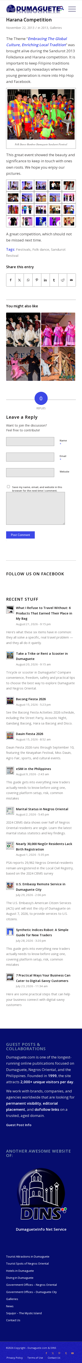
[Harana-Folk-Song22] (27, 221)
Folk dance (40, 249)
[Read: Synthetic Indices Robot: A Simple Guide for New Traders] (10, 932)
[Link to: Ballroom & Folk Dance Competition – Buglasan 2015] (58, 330)
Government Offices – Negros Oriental (31, 1285)
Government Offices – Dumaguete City (31, 1292)
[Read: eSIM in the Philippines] (10, 771)
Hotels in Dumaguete (20, 1271)
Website (64, 471)
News (10, 1306)
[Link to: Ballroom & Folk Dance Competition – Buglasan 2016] (23, 330)
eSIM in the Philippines (33, 769)
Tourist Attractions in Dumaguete (27, 1256)
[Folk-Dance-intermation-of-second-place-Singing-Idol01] (55, 221)
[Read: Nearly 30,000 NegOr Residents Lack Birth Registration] (10, 846)
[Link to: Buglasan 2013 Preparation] (58, 364)
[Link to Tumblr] (66, 1353)
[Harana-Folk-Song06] (41, 198)
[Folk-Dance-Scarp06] (41, 186)
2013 (44, 28)
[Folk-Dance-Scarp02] (13, 186)
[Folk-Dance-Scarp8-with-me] (69, 186)
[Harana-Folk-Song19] (69, 209)
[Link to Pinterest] (59, 1353)
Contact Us (13, 1320)
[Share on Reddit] (63, 280)
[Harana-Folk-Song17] (55, 209)
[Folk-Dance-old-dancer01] (69, 221)
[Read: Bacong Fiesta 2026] (10, 701)
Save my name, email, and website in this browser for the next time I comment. (37, 488)
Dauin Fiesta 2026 (29, 734)
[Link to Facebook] (46, 1353)
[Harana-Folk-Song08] (55, 198)
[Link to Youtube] (72, 1353)
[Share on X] (19, 280)
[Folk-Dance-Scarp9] (13, 198)
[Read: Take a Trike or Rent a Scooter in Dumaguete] (10, 655)
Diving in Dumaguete (19, 1278)
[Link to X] (53, 1353)
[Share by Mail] (71, 280)
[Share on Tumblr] (54, 280)
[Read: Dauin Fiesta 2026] (10, 736)
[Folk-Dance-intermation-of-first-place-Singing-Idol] (41, 221)
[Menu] (70, 9)
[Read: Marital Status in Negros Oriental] (10, 811)
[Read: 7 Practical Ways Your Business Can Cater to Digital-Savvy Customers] (10, 977)
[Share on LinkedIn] (45, 280)
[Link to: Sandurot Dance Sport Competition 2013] (23, 364)
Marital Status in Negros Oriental (42, 809)
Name (63, 442)
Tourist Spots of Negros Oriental (27, 1263)
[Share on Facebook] (10, 280)
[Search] (59, 9)
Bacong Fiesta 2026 (31, 699)
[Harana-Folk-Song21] (13, 221)
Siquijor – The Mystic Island (24, 1313)
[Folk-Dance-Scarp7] (55, 186)
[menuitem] (59, 9)
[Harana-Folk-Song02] (27, 198)
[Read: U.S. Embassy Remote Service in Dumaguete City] (10, 886)
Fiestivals (23, 249)
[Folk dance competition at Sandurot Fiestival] (27, 186)
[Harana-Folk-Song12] (13, 209)
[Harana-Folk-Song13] (27, 209)
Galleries (56, 28)
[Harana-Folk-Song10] (69, 198)
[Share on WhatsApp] (28, 280)
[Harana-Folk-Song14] (41, 209)
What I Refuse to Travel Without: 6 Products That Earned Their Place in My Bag (44, 613)
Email (63, 458)
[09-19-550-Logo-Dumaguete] (34, 9)
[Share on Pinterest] (37, 280)
